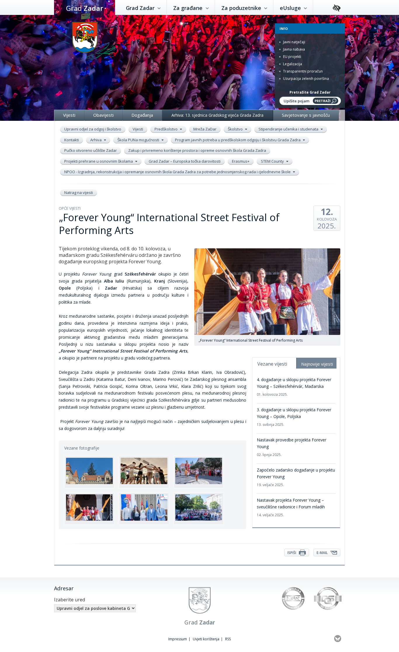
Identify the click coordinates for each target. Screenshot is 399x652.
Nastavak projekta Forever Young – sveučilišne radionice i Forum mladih (291, 507)
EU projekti (291, 56)
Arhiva (96, 139)
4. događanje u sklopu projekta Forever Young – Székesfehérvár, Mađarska (294, 387)
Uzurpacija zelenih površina (305, 78)
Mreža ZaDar (204, 129)
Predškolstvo (166, 129)
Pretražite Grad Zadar (310, 92)
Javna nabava (293, 49)
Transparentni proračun (302, 71)
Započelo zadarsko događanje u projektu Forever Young (296, 477)
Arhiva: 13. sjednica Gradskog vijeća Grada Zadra (217, 115)
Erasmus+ (240, 161)
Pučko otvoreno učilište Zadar (90, 150)
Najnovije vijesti (317, 364)
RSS (228, 638)
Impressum (177, 638)
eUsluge (291, 7)
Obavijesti (103, 115)
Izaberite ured (69, 599)
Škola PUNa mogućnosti (138, 139)
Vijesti (69, 115)
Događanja (142, 115)
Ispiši (292, 552)
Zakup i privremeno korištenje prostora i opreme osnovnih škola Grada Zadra (197, 150)
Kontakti (71, 139)
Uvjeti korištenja (206, 638)
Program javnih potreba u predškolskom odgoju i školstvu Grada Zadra (238, 139)
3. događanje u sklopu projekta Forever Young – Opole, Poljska (294, 417)
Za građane (188, 7)
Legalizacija (292, 63)
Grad (84, 8)
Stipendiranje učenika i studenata (289, 129)
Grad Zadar (141, 7)
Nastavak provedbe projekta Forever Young (291, 447)
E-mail (323, 552)
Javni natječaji (293, 41)
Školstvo (236, 129)
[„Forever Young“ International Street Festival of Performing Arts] (89, 472)
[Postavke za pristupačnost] (337, 8)
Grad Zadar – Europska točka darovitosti (185, 161)
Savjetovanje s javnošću (306, 115)
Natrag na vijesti (78, 192)
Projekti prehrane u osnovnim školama (99, 161)
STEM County (273, 161)
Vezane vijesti (272, 364)
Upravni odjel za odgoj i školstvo (92, 129)
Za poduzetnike (242, 7)
